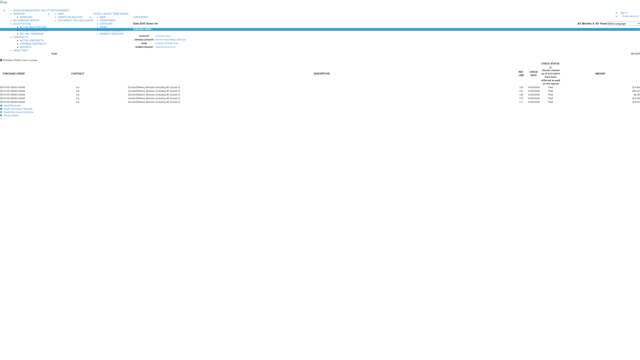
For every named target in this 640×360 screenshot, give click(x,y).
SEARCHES (26, 17)
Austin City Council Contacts (17, 112)
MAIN (61, 13)
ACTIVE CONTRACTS (32, 40)
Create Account (630, 16)
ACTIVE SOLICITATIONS (33, 27)
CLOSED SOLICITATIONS (34, 30)
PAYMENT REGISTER (111, 33)
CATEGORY (106, 23)
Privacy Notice (10, 115)
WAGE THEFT (20, 50)
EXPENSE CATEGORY (112, 30)
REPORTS (25, 47)
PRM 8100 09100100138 (165, 47)
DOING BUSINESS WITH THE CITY (32, 10)
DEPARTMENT (108, 20)
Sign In (624, 12)
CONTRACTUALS (162, 36)
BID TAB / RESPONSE (32, 33)
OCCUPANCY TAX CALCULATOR (75, 20)
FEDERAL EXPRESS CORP (166, 43)
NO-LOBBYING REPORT (26, 20)
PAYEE (103, 27)
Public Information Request (17, 108)
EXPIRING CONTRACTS (33, 43)
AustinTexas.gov (12, 105)
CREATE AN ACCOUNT (70, 17)
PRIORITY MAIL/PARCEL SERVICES (170, 39)
